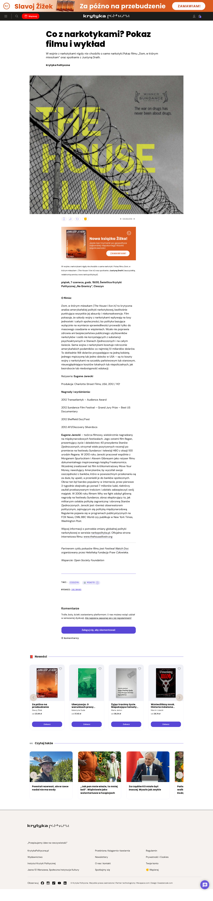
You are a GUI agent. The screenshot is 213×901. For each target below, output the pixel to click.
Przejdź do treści (14, 4)
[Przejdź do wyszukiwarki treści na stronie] (17, 16)
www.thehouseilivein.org (98, 536)
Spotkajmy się (102, 869)
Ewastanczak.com (165, 883)
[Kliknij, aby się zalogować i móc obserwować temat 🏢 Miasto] (97, 582)
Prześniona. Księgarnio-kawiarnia (112, 850)
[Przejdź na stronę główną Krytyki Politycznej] (48, 826)
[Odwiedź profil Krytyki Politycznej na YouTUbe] (59, 883)
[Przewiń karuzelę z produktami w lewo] (33, 697)
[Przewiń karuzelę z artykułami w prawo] (179, 775)
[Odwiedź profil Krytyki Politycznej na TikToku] (53, 883)
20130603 (76, 589)
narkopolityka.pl (100, 532)
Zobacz (47, 724)
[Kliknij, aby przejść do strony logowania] (194, 16)
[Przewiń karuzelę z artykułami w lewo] (33, 775)
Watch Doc (122, 548)
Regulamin (151, 850)
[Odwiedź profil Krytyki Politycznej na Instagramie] (48, 883)
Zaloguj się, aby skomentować (98, 629)
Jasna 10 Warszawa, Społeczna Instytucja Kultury (53, 869)
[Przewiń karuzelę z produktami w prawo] (179, 697)
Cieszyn (74, 582)
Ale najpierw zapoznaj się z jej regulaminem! (108, 618)
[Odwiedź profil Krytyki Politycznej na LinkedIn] (65, 883)
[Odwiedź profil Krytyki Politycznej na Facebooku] (42, 883)
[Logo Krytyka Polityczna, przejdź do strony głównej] (106, 16)
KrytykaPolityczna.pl (38, 850)
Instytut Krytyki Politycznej (42, 863)
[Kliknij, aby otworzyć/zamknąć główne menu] (6, 16)
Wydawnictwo (35, 857)
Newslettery (101, 857)
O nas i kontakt (103, 863)
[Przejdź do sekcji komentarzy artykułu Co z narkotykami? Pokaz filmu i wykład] (78, 219)
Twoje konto (152, 863)
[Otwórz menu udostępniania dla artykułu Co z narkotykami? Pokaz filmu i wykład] (70, 219)
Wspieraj (33, 16)
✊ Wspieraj (152, 869)
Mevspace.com (142, 883)
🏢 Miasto (89, 582)
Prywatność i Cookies (157, 857)
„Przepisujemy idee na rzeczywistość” (47, 842)
